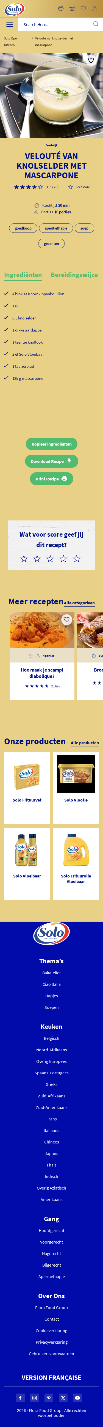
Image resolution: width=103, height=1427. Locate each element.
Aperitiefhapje (51, 1276)
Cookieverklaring (51, 1330)
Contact (51, 1319)
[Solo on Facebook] (20, 1398)
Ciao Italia (52, 984)
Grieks (51, 1084)
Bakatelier (51, 972)
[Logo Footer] (51, 925)
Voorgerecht (51, 1242)
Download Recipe (47, 461)
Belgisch (51, 1038)
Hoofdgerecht (51, 1230)
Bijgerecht (51, 1265)
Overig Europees (51, 1061)
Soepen (51, 1007)
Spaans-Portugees (52, 1072)
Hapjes (51, 995)
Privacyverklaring (52, 1342)
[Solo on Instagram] (34, 1398)
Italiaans (51, 1130)
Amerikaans (52, 1199)
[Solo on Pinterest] (48, 1398)
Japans (51, 1153)
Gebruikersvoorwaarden (51, 1353)
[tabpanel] (51, 345)
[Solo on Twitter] (63, 1398)
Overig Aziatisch (51, 1188)
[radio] (26, 557)
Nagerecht (51, 1253)
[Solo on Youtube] (77, 1398)
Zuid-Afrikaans (51, 1095)
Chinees (51, 1142)
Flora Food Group (51, 1307)
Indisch (51, 1176)
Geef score (83, 187)
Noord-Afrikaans (51, 1049)
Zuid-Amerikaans (52, 1107)
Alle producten (85, 742)
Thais (51, 1165)
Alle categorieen (79, 602)
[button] (61, 8)
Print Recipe (47, 479)
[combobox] (60, 24)
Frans (51, 1119)
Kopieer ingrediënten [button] (52, 444)
